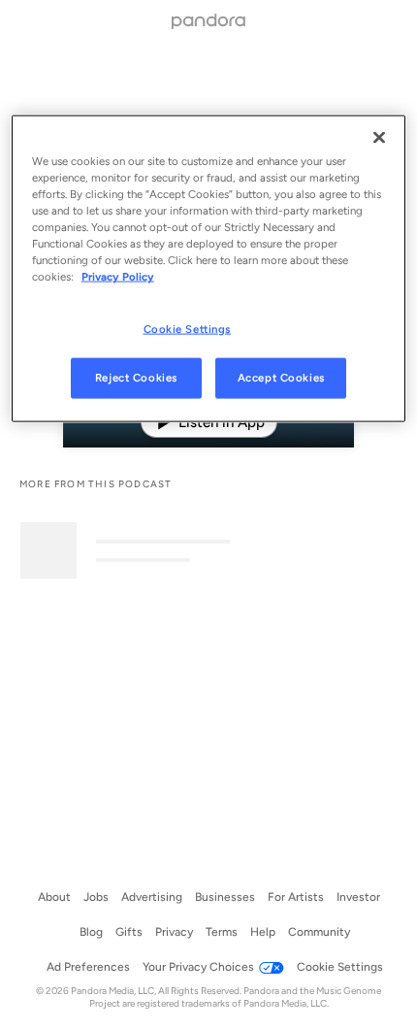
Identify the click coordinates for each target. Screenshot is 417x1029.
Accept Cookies (281, 377)
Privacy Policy (117, 276)
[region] (209, 269)
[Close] (379, 137)
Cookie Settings (188, 328)
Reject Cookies (136, 377)
